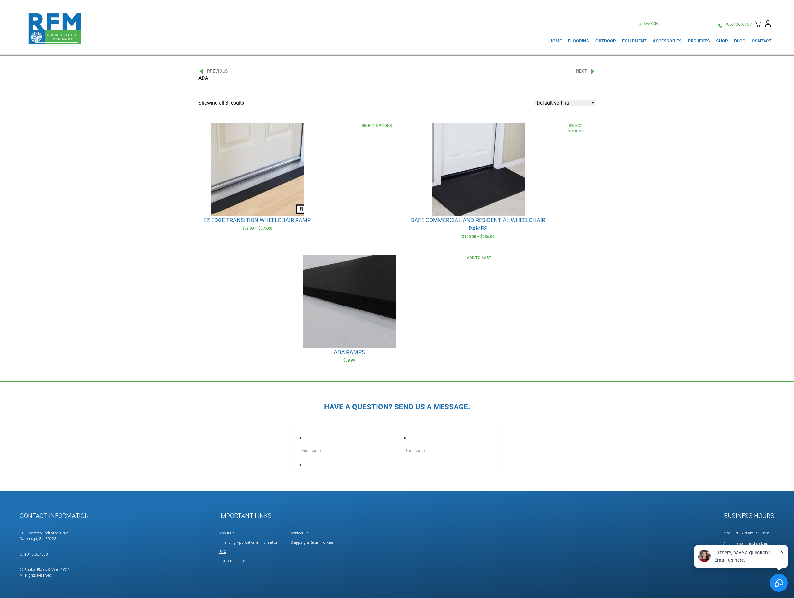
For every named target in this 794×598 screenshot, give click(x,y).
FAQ (222, 552)
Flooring (578, 40)
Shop (722, 40)
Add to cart (479, 258)
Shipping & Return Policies (312, 542)
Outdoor (606, 40)
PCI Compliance (232, 561)
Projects (699, 40)
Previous (217, 71)
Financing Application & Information (248, 542)
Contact (762, 40)
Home (555, 40)
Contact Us (300, 533)
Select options (377, 125)
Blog (740, 40)
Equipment (634, 40)
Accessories (667, 40)
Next (581, 71)
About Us (226, 533)
